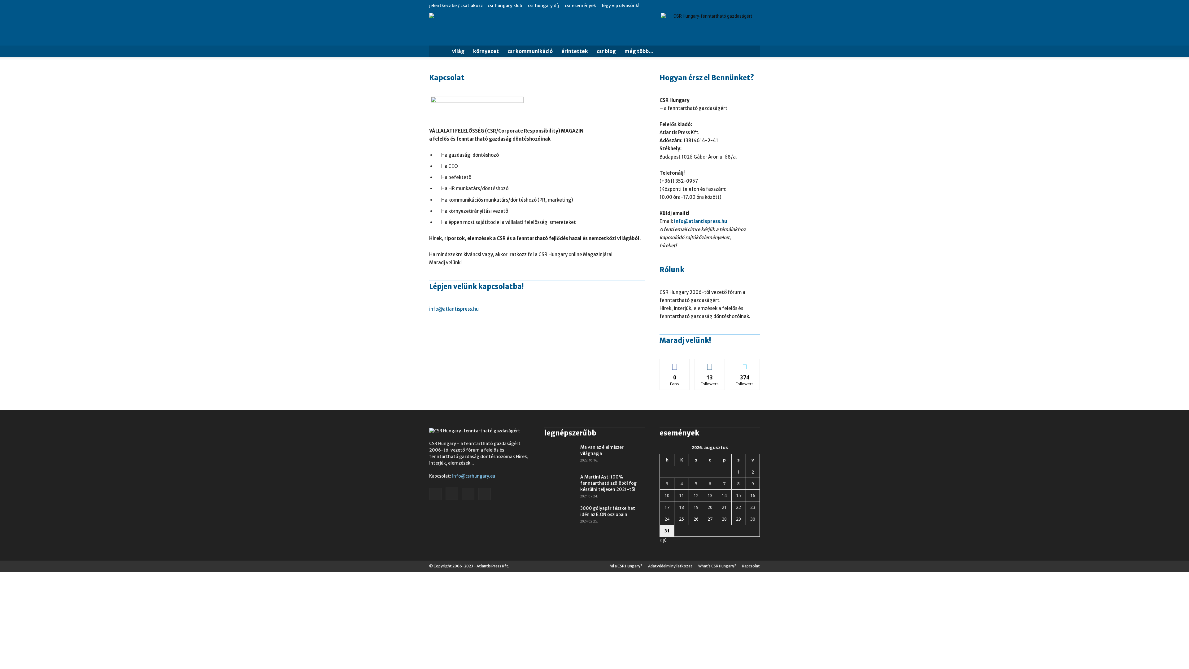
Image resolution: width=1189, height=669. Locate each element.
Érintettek (574, 51)
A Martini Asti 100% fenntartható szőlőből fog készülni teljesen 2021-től (608, 483)
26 (696, 519)
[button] (752, 52)
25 (681, 519)
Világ (458, 51)
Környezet (486, 51)
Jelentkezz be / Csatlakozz (456, 5)
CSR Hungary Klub (505, 5)
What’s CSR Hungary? (717, 566)
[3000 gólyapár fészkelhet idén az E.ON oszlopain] (559, 516)
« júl (664, 540)
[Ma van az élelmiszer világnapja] (559, 455)
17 (666, 507)
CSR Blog (606, 51)
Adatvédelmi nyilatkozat (670, 566)
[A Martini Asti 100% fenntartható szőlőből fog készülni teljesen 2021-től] (559, 485)
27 (710, 519)
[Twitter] (755, 5)
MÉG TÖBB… (639, 51)
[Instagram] (734, 5)
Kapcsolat (751, 566)
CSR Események (580, 5)
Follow (710, 363)
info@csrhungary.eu (473, 476)
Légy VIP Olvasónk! (620, 5)
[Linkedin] (745, 5)
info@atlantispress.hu (454, 309)
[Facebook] (724, 5)
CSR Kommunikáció (530, 51)
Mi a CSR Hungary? (625, 566)
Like (674, 363)
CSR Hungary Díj (543, 5)
